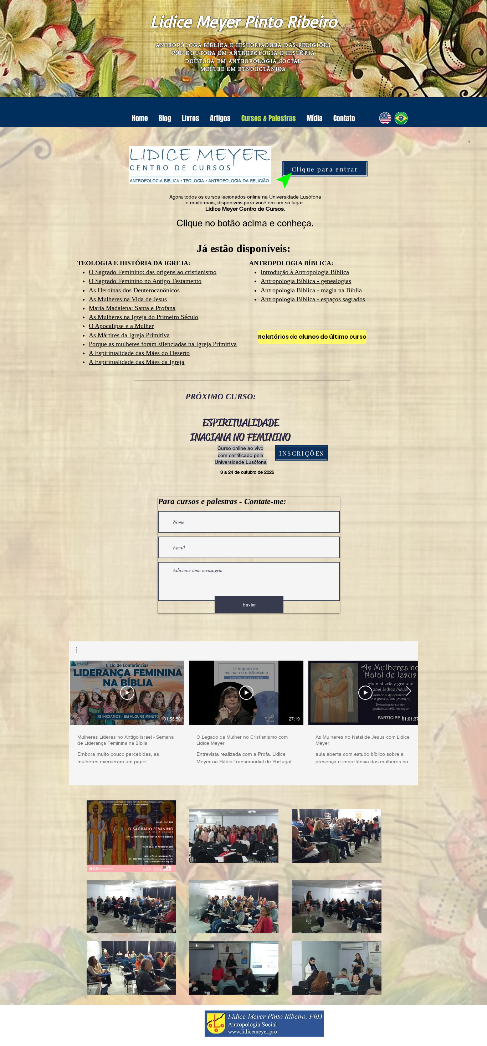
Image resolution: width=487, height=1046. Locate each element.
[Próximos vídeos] (408, 691)
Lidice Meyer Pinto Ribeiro (243, 21)
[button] (80, 650)
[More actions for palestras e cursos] (80, 650)
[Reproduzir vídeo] (127, 693)
